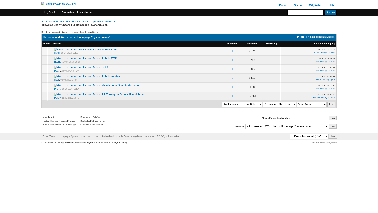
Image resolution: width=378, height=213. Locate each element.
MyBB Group (120, 142)
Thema (46, 43)
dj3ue (56, 80)
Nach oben (93, 136)
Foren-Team (48, 136)
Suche (298, 5)
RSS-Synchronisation (168, 136)
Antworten (232, 43)
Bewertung (271, 43)
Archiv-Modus (109, 136)
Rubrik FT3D (109, 58)
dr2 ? (105, 67)
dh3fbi (57, 53)
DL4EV (57, 98)
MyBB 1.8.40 (93, 142)
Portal (282, 5)
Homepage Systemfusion (71, 136)
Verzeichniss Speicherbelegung (121, 85)
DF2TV (57, 89)
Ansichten (252, 43)
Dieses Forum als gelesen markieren (316, 37)
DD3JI (57, 71)
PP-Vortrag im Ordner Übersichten (123, 94)
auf (332, 43)
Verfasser (56, 43)
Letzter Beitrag (322, 43)
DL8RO (331, 52)
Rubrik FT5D (109, 49)
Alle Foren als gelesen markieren (137, 136)
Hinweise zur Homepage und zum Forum (94, 21)
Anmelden (68, 12)
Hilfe (331, 5)
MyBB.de (69, 142)
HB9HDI (58, 62)
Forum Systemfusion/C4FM (55, 21)
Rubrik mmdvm (111, 76)
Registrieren (84, 12)
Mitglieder (315, 5)
